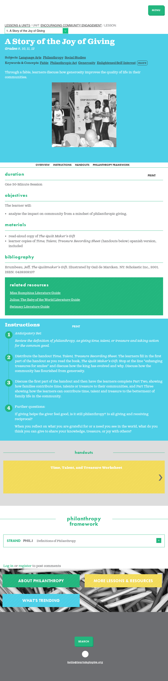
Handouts (82, 165)
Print (152, 175)
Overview (43, 165)
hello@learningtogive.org (85, 662)
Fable (44, 63)
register (25, 566)
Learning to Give (19, 9)
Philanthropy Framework (111, 165)
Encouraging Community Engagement (71, 25)
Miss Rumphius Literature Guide (35, 293)
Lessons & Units (17, 25)
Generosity (86, 63)
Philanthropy (53, 57)
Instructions (62, 165)
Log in (8, 566)
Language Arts (30, 57)
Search (83, 641)
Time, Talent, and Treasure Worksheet (86, 468)
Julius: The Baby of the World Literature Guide (45, 300)
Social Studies (75, 57)
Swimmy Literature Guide (30, 307)
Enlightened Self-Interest (116, 63)
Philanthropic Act (63, 63)
